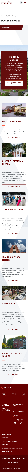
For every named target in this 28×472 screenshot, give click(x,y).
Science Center (10, 303)
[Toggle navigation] (25, 2)
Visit (3, 394)
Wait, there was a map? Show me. (14, 83)
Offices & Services (7, 451)
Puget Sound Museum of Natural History (13, 459)
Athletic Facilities (12, 121)
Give (24, 394)
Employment (5, 444)
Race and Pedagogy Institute (10, 462)
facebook (14, 420)
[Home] (6, 407)
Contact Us (17, 415)
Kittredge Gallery (12, 209)
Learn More (14, 137)
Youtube (15, 423)
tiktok (21, 423)
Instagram (18, 420)
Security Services (7, 434)
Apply (14, 394)
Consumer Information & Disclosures (12, 448)
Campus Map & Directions (7, 16)
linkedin (22, 420)
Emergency (5, 438)
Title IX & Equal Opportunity (9, 441)
